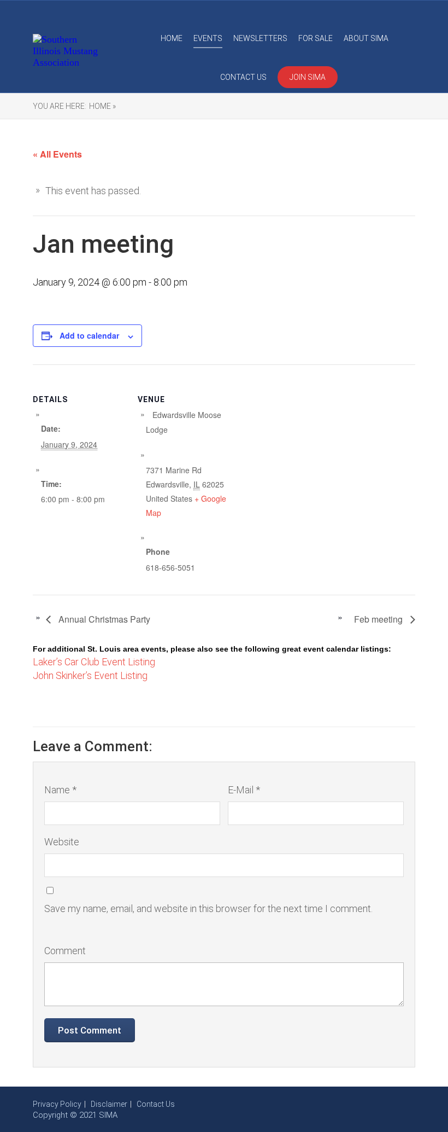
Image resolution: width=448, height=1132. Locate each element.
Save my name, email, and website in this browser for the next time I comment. (208, 908)
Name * (60, 790)
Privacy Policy (57, 1104)
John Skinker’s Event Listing (90, 675)
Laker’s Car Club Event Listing (94, 661)
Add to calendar (89, 335)
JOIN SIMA (308, 77)
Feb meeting (379, 619)
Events (207, 38)
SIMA (108, 1115)
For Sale (315, 38)
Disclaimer (109, 1104)
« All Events (57, 154)
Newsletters (260, 38)
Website (61, 841)
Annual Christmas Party (103, 619)
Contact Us (243, 77)
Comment (65, 950)
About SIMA (366, 38)
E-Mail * (244, 790)
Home (171, 38)
